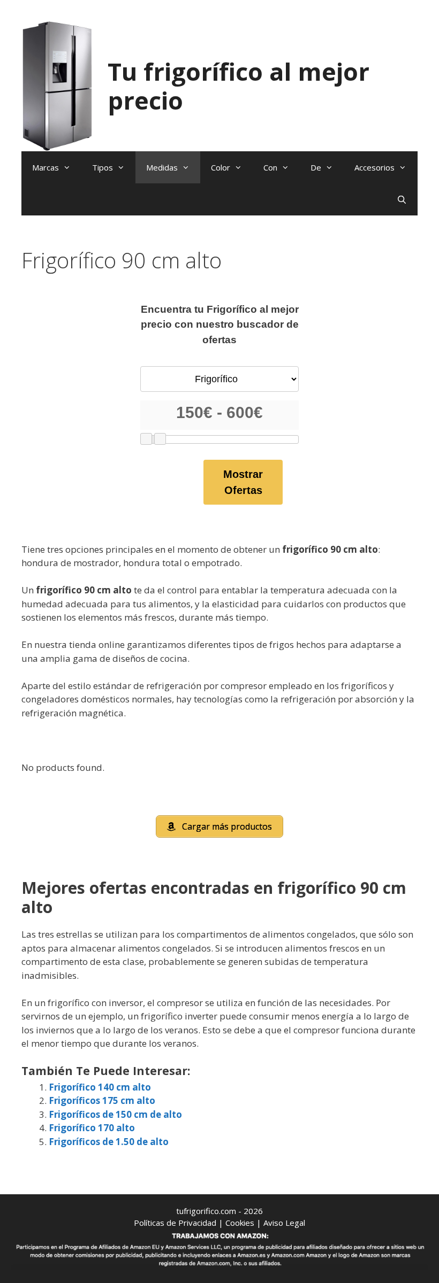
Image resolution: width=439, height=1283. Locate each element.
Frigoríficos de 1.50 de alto (109, 1141)
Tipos (102, 167)
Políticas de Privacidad (175, 1222)
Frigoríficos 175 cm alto (102, 1100)
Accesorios (374, 167)
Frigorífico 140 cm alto (100, 1087)
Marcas (45, 167)
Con (270, 167)
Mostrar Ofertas (243, 482)
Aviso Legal (284, 1222)
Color (220, 167)
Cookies (239, 1222)
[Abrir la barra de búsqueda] (402, 199)
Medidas (162, 167)
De (316, 167)
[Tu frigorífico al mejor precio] (57, 85)
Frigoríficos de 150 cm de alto (115, 1114)
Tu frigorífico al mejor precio (238, 86)
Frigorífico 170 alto (92, 1128)
